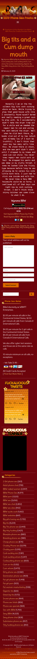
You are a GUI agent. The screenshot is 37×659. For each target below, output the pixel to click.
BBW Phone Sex (10, 492)
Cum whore (8, 568)
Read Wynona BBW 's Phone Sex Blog (18, 217)
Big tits (17, 59)
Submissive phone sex (12, 621)
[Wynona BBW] (18, 205)
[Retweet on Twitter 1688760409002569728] (11, 419)
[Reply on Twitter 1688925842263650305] (7, 403)
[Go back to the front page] (18, 12)
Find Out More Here (13, 374)
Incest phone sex (10, 598)
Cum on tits (8, 564)
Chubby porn (9, 549)
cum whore (14, 225)
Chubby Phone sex (11, 545)
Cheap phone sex (10, 542)
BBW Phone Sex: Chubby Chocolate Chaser (18, 31)
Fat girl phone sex (10, 579)
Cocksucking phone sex (13, 560)
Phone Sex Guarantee (23, 648)
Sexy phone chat (14, 66)
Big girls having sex (11, 519)
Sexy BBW (4, 66)
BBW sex (7, 500)
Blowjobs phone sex (11, 534)
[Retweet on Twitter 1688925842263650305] (11, 403)
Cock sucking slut (7, 62)
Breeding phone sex (27, 59)
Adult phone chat (10, 485)
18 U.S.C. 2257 (12, 648)
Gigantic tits (28, 64)
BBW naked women (12, 489)
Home (6, 648)
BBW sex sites (9, 508)
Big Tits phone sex (11, 526)
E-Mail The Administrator (9, 652)
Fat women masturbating (14, 64)
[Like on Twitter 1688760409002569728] (15, 419)
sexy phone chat (12, 227)
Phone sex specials (11, 606)
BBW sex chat (9, 504)
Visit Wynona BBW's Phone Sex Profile (18, 214)
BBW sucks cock (10, 511)
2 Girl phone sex (10, 481)
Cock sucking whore (20, 62)
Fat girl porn (8, 583)
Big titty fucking (10, 530)
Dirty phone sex (10, 572)
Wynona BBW (8, 59)
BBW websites (9, 515)
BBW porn (7, 496)
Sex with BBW (9, 610)
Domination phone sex (13, 576)
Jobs (31, 648)
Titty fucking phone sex (13, 625)
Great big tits (8, 594)
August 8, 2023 (9, 391)
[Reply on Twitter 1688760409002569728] (7, 419)
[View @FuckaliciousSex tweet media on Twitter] (23, 399)
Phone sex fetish (10, 602)
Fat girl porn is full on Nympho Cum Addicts (18, 29)
